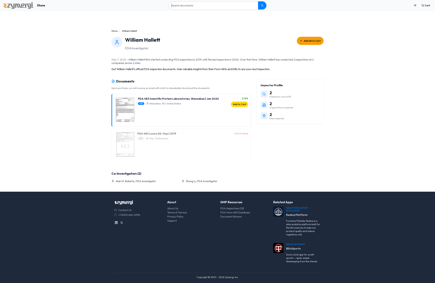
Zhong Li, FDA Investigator (201, 181)
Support (172, 220)
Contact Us (125, 210)
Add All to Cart (312, 40)
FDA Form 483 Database (235, 212)
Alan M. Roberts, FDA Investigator (136, 181)
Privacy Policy (175, 216)
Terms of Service (177, 212)
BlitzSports (293, 248)
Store (41, 5)
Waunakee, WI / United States (165, 103)
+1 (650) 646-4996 (129, 215)
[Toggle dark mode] (415, 5)
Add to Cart (239, 104)
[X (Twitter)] (122, 223)
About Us (172, 208)
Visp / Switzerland (158, 138)
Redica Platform (297, 215)
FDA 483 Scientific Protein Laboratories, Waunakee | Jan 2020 (178, 98)
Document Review (231, 216)
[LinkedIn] (116, 223)
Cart (427, 5)
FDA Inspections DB (232, 208)
